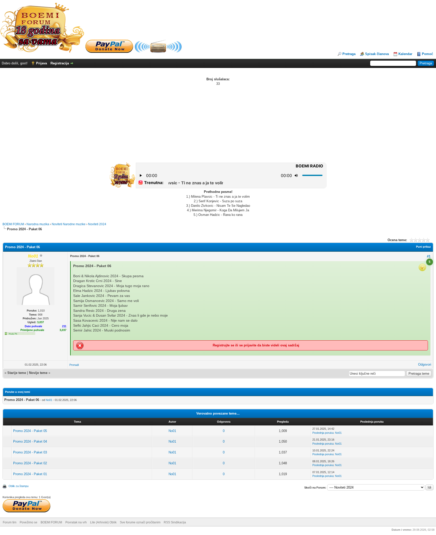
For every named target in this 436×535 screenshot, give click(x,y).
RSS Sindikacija (175, 522)
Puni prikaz (423, 246)
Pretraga (349, 54)
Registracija (59, 63)
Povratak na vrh (76, 522)
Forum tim (9, 522)
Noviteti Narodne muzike (69, 224)
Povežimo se (28, 522)
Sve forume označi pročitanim (140, 522)
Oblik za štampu (19, 486)
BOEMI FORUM (13, 224)
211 (64, 326)
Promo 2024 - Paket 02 (30, 463)
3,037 (63, 330)
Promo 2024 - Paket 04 (30, 441)
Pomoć (427, 54)
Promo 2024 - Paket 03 (30, 452)
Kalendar (405, 54)
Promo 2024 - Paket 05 (30, 431)
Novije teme (38, 373)
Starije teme (16, 373)
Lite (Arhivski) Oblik (103, 522)
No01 (49, 399)
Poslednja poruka (323, 432)
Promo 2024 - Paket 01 (30, 474)
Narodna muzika (37, 224)
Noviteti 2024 (97, 224)
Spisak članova (377, 54)
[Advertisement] (218, 124)
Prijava (41, 63)
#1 (428, 256)
